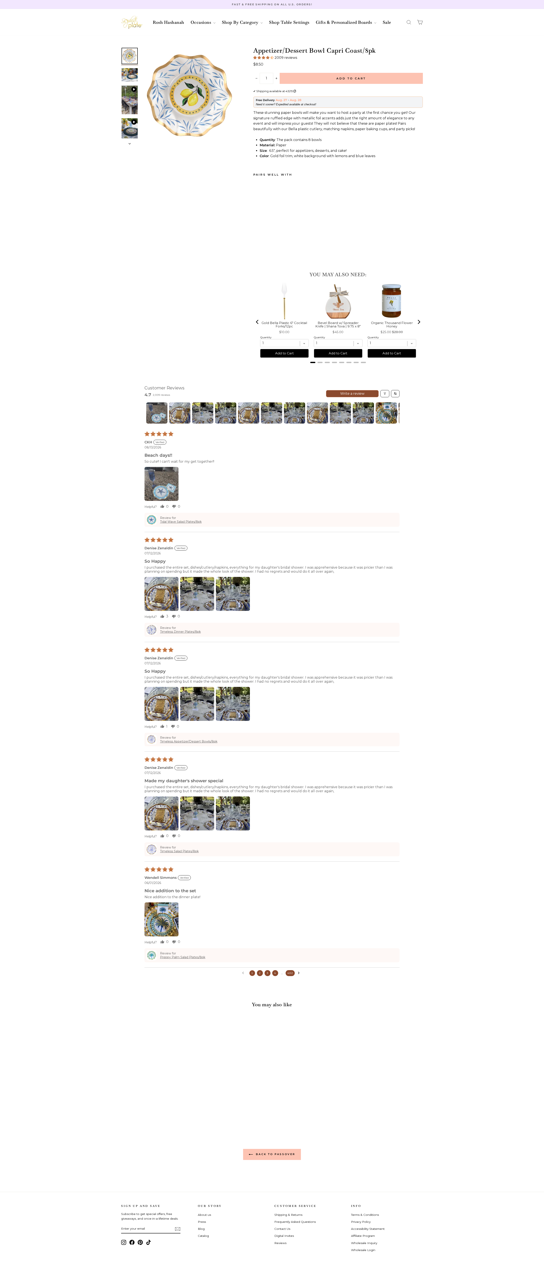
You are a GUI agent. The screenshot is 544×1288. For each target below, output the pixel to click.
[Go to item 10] (363, 413)
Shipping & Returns (288, 1214)
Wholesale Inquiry (364, 1243)
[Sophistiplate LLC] (131, 22)
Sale (387, 22)
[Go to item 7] (294, 413)
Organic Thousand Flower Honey (392, 324)
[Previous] (257, 322)
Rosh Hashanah (168, 22)
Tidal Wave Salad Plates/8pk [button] (181, 522)
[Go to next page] (299, 973)
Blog (201, 1228)
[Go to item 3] (202, 413)
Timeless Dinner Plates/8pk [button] (180, 632)
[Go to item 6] (271, 413)
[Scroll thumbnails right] (394, 413)
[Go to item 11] (386, 413)
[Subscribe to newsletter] (177, 1229)
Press (202, 1221)
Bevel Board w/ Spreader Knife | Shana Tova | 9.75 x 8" (338, 324)
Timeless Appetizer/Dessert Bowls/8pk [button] (188, 741)
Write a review (352, 394)
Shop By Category (241, 22)
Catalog (203, 1235)
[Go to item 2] (179, 413)
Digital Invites (284, 1235)
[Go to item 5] (248, 413)
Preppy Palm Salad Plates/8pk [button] (182, 957)
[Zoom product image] (190, 96)
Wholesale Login (363, 1250)
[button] (408, 22)
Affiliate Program (363, 1235)
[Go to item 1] (156, 413)
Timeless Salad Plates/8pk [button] (179, 851)
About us (204, 1214)
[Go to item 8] (317, 413)
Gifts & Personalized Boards (344, 22)
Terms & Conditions (365, 1214)
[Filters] (384, 393)
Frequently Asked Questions (295, 1221)
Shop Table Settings (289, 22)
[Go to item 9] (340, 413)
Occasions (201, 22)
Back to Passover (275, 1154)
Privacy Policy (361, 1221)
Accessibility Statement (368, 1228)
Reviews (280, 1243)
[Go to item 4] (225, 413)
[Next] (418, 322)
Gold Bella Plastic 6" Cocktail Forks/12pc (284, 324)
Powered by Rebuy (338, 368)
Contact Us (282, 1228)
